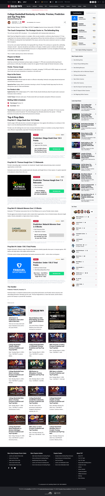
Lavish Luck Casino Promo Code (16, 455)
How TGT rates (81, 460)
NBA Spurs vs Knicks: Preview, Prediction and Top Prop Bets (57, 373)
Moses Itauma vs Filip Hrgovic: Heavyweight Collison (87, 134)
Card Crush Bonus (59, 460)
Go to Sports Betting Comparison (84, 50)
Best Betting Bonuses (79, 67)
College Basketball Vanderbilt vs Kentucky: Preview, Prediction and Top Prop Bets (36, 400)
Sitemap (80, 475)
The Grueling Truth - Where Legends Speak (16, 10)
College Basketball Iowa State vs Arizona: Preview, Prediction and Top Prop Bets (16, 374)
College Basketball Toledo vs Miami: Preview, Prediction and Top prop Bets (16, 347)
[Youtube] (95, 2)
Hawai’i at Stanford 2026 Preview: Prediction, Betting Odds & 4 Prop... (87, 186)
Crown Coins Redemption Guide (62, 464)
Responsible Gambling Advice (84, 462)
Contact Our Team (82, 464)
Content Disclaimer (82, 471)
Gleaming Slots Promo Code (15, 464)
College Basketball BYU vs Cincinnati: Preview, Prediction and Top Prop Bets (36, 347)
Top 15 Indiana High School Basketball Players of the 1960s (86, 106)
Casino (68, 6)
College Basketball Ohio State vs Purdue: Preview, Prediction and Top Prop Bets (16, 400)
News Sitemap (81, 478)
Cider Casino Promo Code (14, 460)
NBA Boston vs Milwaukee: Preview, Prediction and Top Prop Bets (36, 374)
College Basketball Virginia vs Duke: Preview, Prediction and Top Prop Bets (57, 400)
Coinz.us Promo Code (13, 458)
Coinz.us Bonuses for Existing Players (40, 458)
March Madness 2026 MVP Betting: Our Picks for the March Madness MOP (36, 320)
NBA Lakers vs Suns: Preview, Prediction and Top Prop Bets (36, 428)
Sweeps (62, 6)
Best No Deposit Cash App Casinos (83, 86)
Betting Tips (28, 10)
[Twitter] (93, 2)
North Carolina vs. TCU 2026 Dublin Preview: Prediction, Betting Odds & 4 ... (87, 144)
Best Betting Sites (78, 60)
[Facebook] (91, 2)
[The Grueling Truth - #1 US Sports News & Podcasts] (17, 6)
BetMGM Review (82, 25)
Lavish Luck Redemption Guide (62, 462)
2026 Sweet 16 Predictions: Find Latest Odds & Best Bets (16, 319)
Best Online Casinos (79, 79)
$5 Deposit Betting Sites (80, 75)
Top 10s (28, 6)
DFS (46, 6)
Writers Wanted (81, 469)
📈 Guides (37, 2)
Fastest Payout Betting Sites (81, 63)
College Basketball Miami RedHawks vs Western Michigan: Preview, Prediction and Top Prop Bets (16, 430)
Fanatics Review (82, 38)
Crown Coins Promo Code (14, 462)
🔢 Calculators (59, 2)
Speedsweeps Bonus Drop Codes (39, 460)
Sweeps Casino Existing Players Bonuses (64, 455)
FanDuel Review (82, 19)
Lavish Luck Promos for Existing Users (40, 462)
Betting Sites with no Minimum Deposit (84, 71)
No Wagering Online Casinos (81, 94)
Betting (41, 6)
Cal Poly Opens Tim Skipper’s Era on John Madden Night (86, 166)
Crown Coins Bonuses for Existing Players (41, 464)
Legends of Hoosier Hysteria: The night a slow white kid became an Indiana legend (87, 155)
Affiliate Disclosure (82, 473)
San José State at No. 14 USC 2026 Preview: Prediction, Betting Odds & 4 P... (87, 196)
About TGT (80, 455)
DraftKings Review (83, 31)
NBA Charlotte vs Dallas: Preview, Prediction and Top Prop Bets (57, 346)
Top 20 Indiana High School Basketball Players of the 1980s (86, 115)
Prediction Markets (53, 6)
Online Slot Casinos (79, 83)
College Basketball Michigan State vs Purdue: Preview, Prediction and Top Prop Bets (57, 430)
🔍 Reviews (67, 2)
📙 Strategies (44, 2)
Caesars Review (82, 44)
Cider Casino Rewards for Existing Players (41, 455)
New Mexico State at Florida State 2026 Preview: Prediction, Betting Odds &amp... (86, 176)
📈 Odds (52, 2)
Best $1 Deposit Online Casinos (82, 90)
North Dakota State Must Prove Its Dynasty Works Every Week (87, 125)
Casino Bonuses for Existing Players (63, 458)
